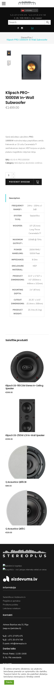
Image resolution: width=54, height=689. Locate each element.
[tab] (27, 198)
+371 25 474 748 (39, 15)
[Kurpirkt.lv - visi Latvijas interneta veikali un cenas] (25, 569)
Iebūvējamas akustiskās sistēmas (28, 163)
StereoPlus (26, 38)
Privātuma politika (10, 604)
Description (14, 198)
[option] (31, 67)
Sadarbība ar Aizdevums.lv (14, 597)
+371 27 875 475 (20, 15)
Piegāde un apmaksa (11, 601)
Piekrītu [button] (9, 682)
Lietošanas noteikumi (11, 608)
